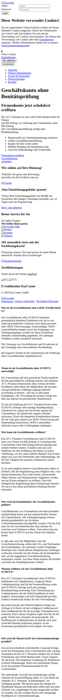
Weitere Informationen (19, 73)
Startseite (12, 70)
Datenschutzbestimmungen (15, 45)
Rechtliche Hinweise (47, 301)
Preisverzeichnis (16, 79)
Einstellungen (46, 39)
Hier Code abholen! (11, 207)
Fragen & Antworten (19, 76)
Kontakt (12, 82)
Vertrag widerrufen (25, 301)
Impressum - (8, 301)
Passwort (6, 9)
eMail (4, 5)
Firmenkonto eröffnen (12, 155)
